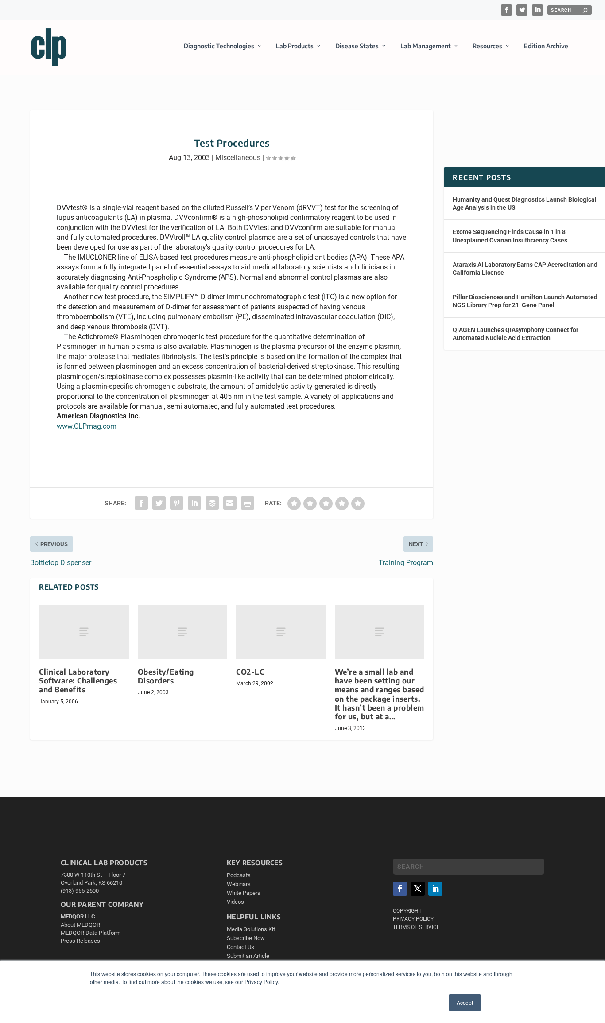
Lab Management (425, 46)
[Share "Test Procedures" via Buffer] (212, 503)
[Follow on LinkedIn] (435, 889)
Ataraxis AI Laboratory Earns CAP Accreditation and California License (525, 268)
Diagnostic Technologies (219, 46)
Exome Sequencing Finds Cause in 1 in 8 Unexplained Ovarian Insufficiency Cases (510, 235)
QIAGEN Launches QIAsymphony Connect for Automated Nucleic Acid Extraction (515, 333)
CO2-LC (250, 671)
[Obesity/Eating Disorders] (183, 632)
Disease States (357, 46)
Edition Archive (546, 46)
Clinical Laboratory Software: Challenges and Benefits (78, 680)
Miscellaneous (237, 157)
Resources (487, 46)
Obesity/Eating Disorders (166, 676)
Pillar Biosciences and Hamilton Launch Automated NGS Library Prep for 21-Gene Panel (525, 300)
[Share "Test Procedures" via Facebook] (141, 503)
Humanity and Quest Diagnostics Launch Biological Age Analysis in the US (525, 203)
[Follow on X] (418, 889)
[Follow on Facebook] (400, 889)
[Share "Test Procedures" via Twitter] (159, 503)
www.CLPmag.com (86, 426)
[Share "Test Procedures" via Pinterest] (177, 503)
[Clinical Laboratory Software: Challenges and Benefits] (84, 632)
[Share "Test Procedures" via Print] (247, 503)
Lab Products (295, 46)
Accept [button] (465, 1002)
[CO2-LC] (281, 632)
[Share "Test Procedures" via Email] (230, 503)
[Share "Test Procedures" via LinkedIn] (194, 503)
